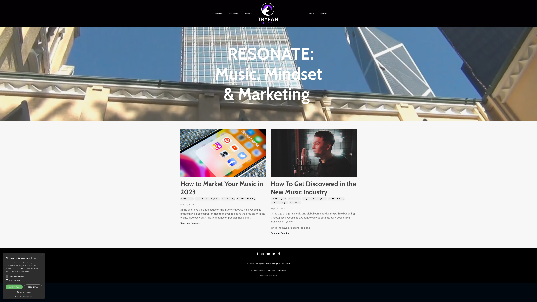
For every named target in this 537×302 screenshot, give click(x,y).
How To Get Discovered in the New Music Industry (313, 188)
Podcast (248, 13)
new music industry (336, 199)
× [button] (42, 255)
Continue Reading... (190, 223)
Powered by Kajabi (268, 275)
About (311, 13)
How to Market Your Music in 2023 (221, 188)
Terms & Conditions (277, 270)
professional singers (279, 203)
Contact (323, 13)
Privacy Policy (258, 270)
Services (219, 13)
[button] (24, 292)
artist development (278, 199)
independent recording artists (207, 199)
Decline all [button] (33, 287)
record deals (295, 203)
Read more (25, 271)
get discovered (187, 199)
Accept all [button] (14, 287)
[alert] (24, 276)
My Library (234, 13)
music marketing (228, 199)
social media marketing (246, 199)
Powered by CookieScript (23, 296)
